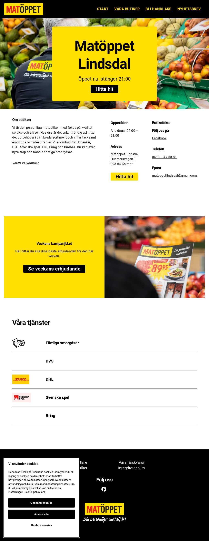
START (102, 9)
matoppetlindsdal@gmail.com (174, 175)
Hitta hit (104, 89)
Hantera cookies (41, 525)
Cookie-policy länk (35, 491)
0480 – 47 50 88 (164, 157)
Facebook (159, 138)
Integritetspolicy (131, 468)
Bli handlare (158, 9)
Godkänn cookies (41, 502)
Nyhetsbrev (189, 9)
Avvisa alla (41, 514)
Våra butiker (127, 9)
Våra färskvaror (132, 462)
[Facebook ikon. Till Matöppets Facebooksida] (104, 489)
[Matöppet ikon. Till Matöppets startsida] (23, 9)
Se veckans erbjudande (56, 269)
